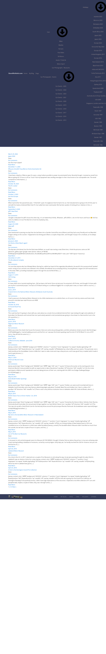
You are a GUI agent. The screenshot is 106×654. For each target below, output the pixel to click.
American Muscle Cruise (15, 360)
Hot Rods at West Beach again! (17, 243)
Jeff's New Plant (13, 211)
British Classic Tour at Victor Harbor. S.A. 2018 (22, 396)
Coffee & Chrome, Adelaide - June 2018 (20, 341)
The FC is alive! (12, 186)
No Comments (12, 160)
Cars (48, 32)
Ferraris (60, 49)
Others (93, 496)
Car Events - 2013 (61, 120)
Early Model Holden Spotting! (17, 379)
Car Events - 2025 (61, 86)
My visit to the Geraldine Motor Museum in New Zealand (25, 415)
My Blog (31, 73)
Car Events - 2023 (61, 94)
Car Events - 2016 (61, 116)
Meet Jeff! (11, 226)
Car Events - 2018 (61, 109)
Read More (11, 165)
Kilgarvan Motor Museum (16, 324)
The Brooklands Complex (16, 260)
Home (25, 73)
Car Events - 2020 (61, 101)
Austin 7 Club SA (61, 60)
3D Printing (11, 277)
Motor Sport (61, 64)
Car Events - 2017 (61, 113)
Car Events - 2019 (61, 105)
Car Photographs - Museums (61, 68)
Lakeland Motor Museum (16, 451)
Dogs (37, 73)
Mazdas (61, 45)
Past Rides (61, 52)
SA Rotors (61, 56)
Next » (14, 487)
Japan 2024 (11, 156)
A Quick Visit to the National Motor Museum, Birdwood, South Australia (30, 292)
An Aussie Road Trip (14, 307)
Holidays (85, 496)
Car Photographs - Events (48, 77)
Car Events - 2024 (61, 90)
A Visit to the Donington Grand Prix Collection (22, 470)
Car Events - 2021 (61, 97)
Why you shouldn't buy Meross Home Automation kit (24, 169)
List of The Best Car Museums (17, 434)
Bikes (61, 41)
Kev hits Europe (13, 196)
